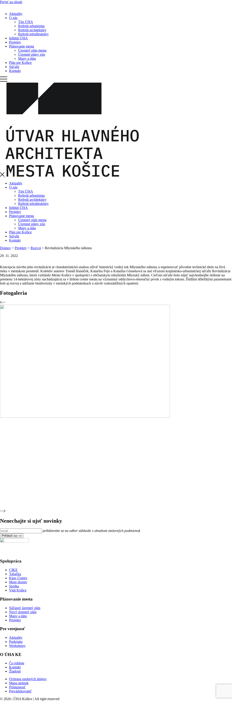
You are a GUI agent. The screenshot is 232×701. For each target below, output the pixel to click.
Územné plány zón (31, 54)
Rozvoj (36, 248)
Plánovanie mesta (21, 46)
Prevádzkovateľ (20, 691)
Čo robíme (16, 663)
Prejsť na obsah (11, 2)
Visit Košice (18, 590)
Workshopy (17, 646)
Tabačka (15, 574)
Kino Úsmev (18, 578)
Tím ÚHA (25, 22)
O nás (13, 18)
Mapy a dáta (27, 58)
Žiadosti (15, 671)
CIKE (13, 570)
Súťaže (14, 67)
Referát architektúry (32, 30)
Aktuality (15, 14)
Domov (5, 248)
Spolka (14, 586)
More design (18, 582)
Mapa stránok (19, 683)
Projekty (15, 42)
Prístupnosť (17, 687)
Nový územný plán (22, 612)
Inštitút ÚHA (18, 38)
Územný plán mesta (32, 50)
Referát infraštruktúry (33, 34)
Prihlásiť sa (10, 535)
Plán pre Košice (20, 63)
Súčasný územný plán (24, 608)
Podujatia (15, 642)
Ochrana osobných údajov (28, 679)
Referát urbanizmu (31, 26)
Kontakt (15, 71)
